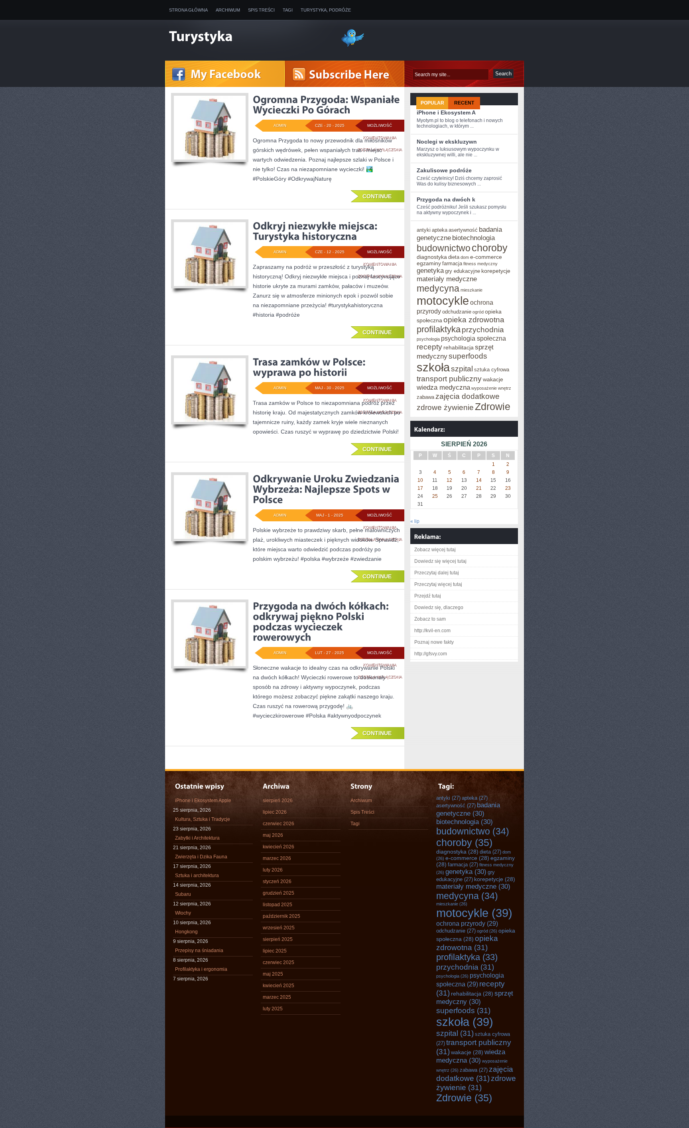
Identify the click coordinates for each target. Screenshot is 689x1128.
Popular (432, 103)
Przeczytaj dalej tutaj (436, 573)
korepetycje (495, 271)
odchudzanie (456, 312)
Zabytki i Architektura (197, 838)
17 (420, 488)
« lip (414, 521)
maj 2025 (273, 974)
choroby (490, 247)
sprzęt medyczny (474, 997)
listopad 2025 (277, 904)
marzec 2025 (277, 997)
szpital (462, 368)
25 (435, 496)
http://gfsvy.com (430, 654)
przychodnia (483, 329)
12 (449, 480)
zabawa (425, 397)
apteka (439, 230)
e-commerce (486, 257)
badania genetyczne (468, 809)
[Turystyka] (249, 37)
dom (465, 257)
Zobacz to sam (430, 619)
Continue (377, 196)
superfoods (468, 355)
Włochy (183, 913)
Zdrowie (492, 406)
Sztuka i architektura (197, 875)
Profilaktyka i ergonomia (201, 969)
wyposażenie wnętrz (491, 388)
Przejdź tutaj (427, 596)
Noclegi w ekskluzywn (447, 141)
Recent (464, 103)
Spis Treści (261, 10)
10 (420, 480)
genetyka (430, 270)
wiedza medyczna (443, 387)
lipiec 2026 (275, 812)
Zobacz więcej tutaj (435, 549)
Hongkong (186, 932)
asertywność (463, 230)
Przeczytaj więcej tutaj (438, 584)
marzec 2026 (277, 858)
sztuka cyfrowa (491, 370)
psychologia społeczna (473, 338)
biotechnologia (473, 238)
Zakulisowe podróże (444, 170)
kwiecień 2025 (278, 985)
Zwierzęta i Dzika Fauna (201, 857)
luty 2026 (273, 870)
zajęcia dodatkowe (467, 396)
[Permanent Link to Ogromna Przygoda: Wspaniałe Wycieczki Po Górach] (327, 104)
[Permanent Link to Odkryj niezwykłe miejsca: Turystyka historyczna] (316, 231)
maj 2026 (273, 835)
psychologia (428, 339)
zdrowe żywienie (445, 407)
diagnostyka (432, 257)
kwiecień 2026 (278, 847)
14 (479, 480)
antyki (424, 230)
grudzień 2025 (278, 893)
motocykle (443, 300)
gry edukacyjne (462, 271)
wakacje (493, 379)
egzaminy (429, 263)
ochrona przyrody (467, 923)
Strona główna (188, 10)
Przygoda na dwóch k (446, 199)
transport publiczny (449, 378)
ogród (478, 312)
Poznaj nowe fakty (434, 642)
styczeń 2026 (277, 881)
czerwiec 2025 (278, 962)
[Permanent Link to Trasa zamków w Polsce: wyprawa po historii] (310, 367)
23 (508, 488)
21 (479, 488)
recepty (429, 346)
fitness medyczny (480, 263)
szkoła (433, 367)
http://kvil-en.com (432, 630)
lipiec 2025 (275, 951)
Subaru (183, 894)
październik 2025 (281, 916)
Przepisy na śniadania (199, 950)
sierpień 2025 (278, 939)
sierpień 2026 (278, 800)
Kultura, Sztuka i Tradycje (202, 819)
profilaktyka (439, 329)
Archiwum (228, 10)
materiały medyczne (447, 279)
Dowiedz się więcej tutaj (440, 561)
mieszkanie (471, 290)
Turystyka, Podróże (326, 10)
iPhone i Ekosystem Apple (203, 800)
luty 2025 (273, 1009)
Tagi (288, 10)
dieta (453, 257)
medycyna (438, 288)
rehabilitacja (458, 347)
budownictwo (443, 248)
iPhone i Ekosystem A (446, 112)
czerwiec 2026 (278, 823)
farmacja (452, 263)
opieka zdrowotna (473, 319)
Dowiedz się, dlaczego (438, 607)
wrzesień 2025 (279, 928)
